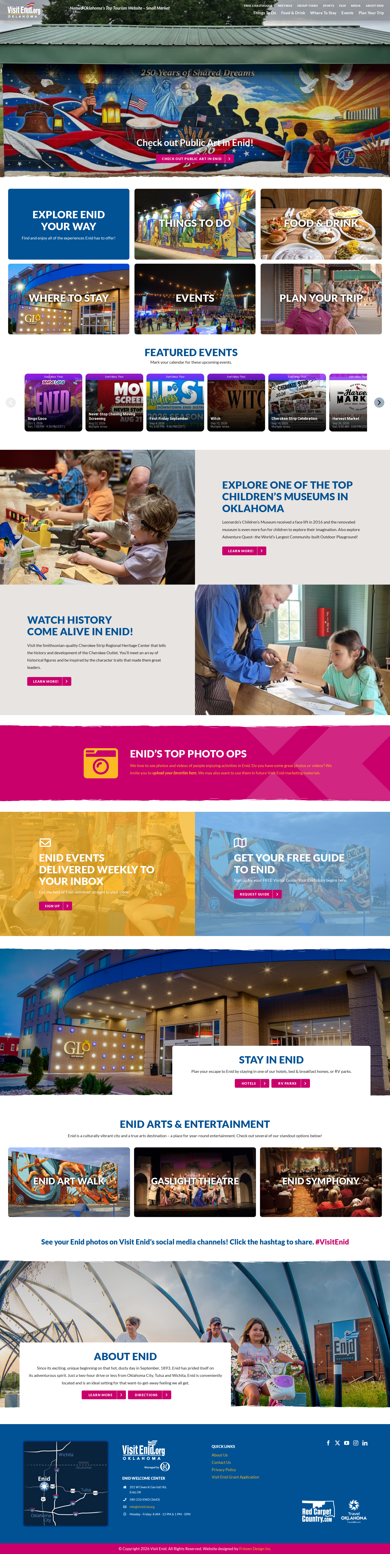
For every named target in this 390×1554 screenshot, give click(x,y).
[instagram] (355, 1442)
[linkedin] (364, 1442)
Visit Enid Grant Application (236, 1477)
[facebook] (328, 1442)
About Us (220, 1455)
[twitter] (337, 1442)
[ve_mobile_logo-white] (143, 1442)
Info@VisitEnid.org (142, 1507)
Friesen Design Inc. (255, 1548)
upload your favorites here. (175, 772)
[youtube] (346, 1442)
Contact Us (221, 1462)
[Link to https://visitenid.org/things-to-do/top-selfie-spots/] (101, 763)
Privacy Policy (224, 1469)
